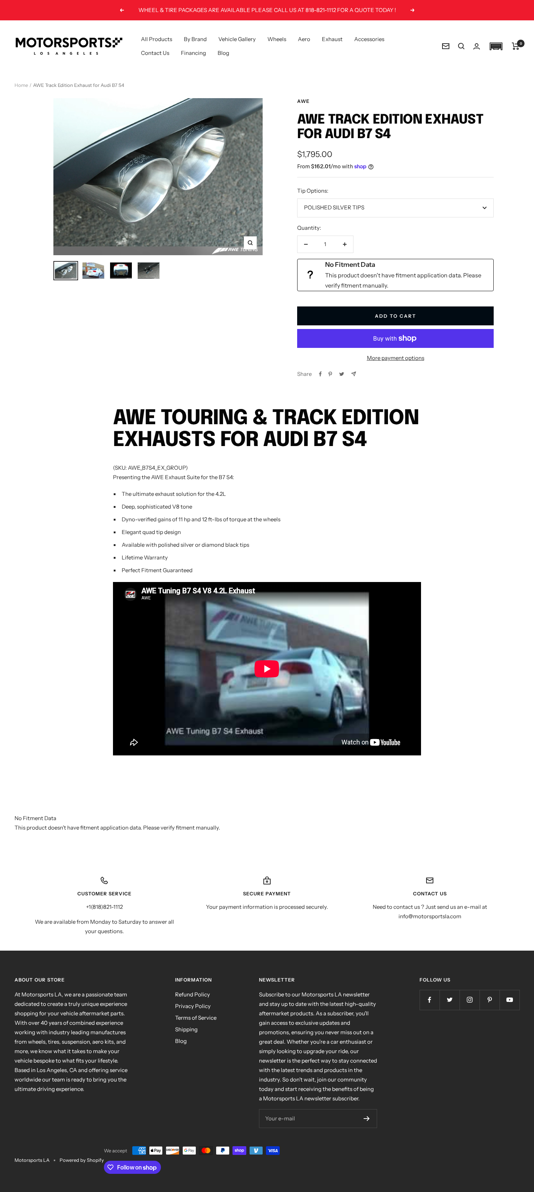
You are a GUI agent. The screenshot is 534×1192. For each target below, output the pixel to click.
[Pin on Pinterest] (330, 374)
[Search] (461, 46)
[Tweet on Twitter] (342, 374)
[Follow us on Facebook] (430, 1000)
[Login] (476, 46)
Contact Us (155, 52)
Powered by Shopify (82, 1160)
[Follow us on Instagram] (470, 1000)
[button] (496, 46)
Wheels (276, 39)
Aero (304, 39)
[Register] (367, 1118)
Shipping (186, 1029)
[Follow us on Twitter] (450, 1000)
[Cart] (515, 46)
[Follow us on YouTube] (509, 1000)
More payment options (395, 357)
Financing (193, 52)
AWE (303, 101)
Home (21, 85)
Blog (223, 52)
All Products (156, 39)
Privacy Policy (193, 1006)
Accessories (369, 39)
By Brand (195, 39)
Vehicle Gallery (237, 39)
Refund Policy (192, 994)
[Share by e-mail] (353, 374)
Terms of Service (196, 1017)
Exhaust (332, 39)
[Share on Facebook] (320, 374)
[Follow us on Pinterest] (489, 1000)
